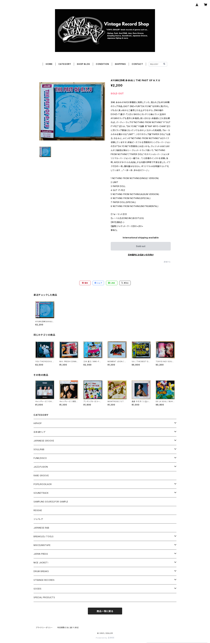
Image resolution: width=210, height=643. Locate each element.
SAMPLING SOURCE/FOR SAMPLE (51, 501)
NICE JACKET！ (41, 562)
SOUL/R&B (39, 449)
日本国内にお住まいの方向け (141, 254)
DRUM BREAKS (41, 571)
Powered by (102, 638)
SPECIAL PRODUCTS (44, 597)
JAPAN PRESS (41, 554)
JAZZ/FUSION (41, 467)
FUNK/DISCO (40, 458)
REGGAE (38, 510)
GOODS (37, 588)
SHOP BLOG (83, 64)
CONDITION (102, 64)
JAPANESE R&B (41, 528)
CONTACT (137, 64)
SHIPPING (120, 64)
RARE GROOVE (41, 475)
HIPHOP (38, 423)
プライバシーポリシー (44, 627)
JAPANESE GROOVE (44, 440)
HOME (49, 64)
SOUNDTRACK (41, 493)
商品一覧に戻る (105, 611)
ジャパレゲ (38, 519)
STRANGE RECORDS (44, 580)
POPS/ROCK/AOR (43, 484)
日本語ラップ (39, 432)
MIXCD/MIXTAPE (42, 545)
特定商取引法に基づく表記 (68, 627)
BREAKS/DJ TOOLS (44, 536)
